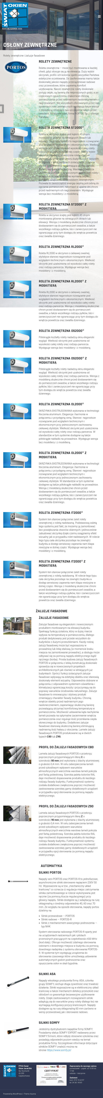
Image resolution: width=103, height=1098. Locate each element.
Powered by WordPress (12, 1094)
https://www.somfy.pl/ (59, 1050)
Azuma (33, 1094)
